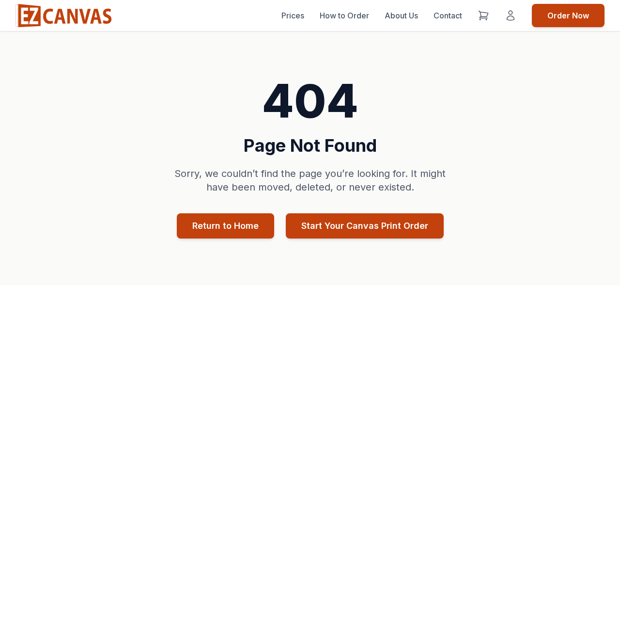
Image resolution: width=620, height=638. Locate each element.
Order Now (568, 15)
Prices (292, 15)
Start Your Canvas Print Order (364, 226)
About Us (401, 15)
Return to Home (225, 226)
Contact (448, 15)
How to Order (344, 15)
